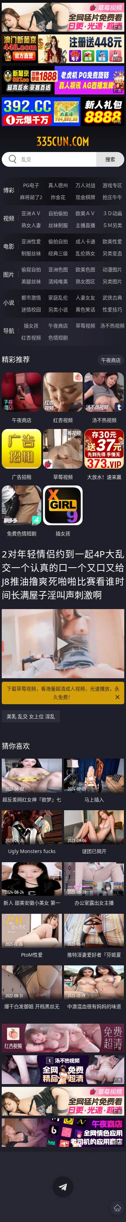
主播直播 (85, 225)
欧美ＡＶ (85, 213)
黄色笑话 (85, 309)
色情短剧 (58, 337)
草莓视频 (85, 325)
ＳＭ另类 (112, 225)
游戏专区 (112, 185)
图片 (8, 274)
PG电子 (31, 185)
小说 (8, 302)
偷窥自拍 (31, 269)
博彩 (8, 190)
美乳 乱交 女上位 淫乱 (31, 716)
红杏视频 (31, 337)
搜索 (110, 159)
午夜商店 (58, 325)
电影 (8, 246)
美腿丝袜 (31, 281)
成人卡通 (85, 241)
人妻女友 (85, 297)
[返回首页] (117, 1208)
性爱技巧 (112, 309)
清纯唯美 (58, 281)
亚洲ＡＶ (31, 213)
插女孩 (31, 325)
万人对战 (85, 185)
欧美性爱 (112, 241)
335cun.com (62, 141)
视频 (8, 218)
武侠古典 (112, 297)
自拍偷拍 (58, 213)
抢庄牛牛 (112, 197)
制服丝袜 (31, 253)
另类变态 (112, 253)
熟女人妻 (31, 225)
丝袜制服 (58, 225)
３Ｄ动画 (112, 213)
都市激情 (31, 297)
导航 (8, 331)
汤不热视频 (112, 325)
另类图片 (112, 281)
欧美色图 (85, 269)
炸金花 (58, 197)
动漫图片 (112, 269)
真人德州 (58, 185)
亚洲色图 (58, 269)
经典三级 (58, 253)
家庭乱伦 (58, 297)
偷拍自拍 (58, 241)
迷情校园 (31, 309)
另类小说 (58, 309)
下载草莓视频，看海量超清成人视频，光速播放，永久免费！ (63, 692)
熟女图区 (85, 281)
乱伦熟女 (85, 253)
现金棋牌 (85, 197)
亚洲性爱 (31, 241)
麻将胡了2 (31, 197)
